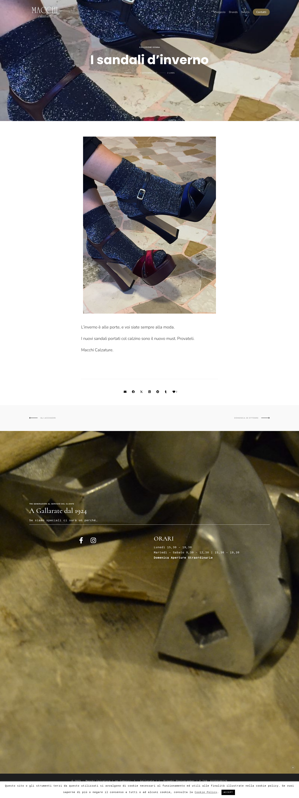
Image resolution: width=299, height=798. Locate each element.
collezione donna (149, 47)
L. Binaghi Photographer (177, 781)
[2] (174, 392)
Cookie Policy (206, 792)
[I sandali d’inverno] (125, 392)
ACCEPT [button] (228, 792)
